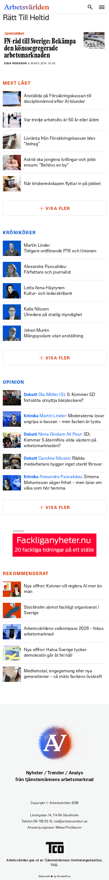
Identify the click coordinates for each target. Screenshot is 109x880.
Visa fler (58, 209)
